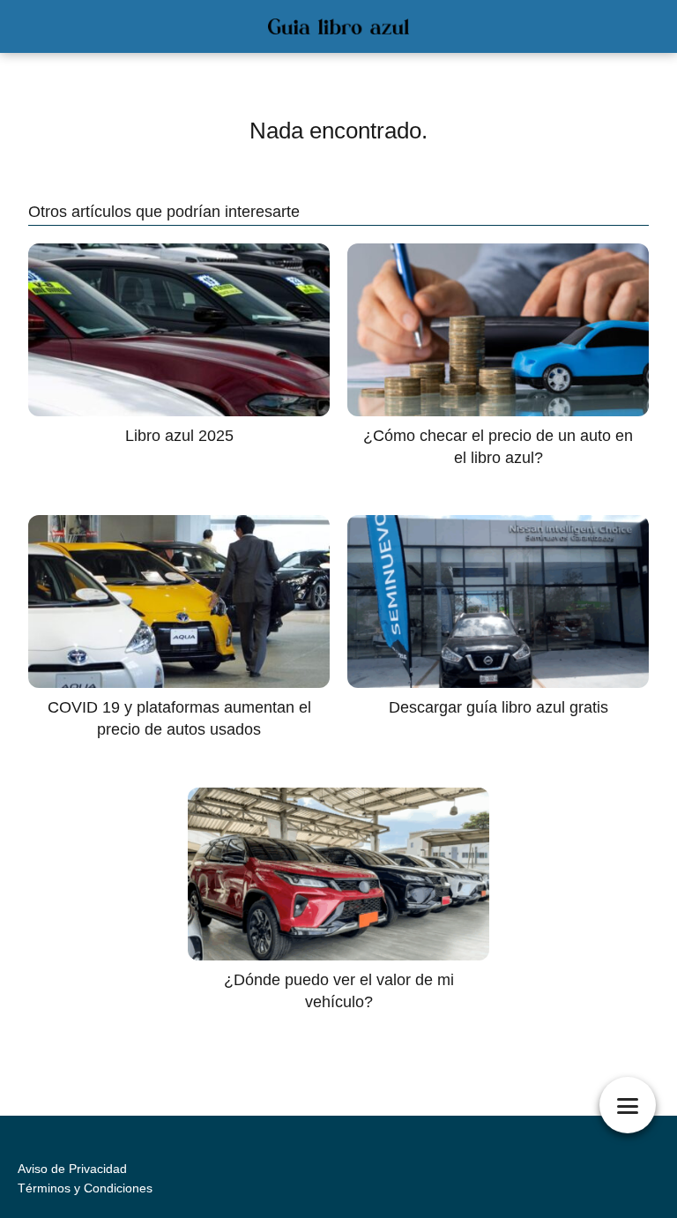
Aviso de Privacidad (72, 1169)
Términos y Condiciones (85, 1188)
